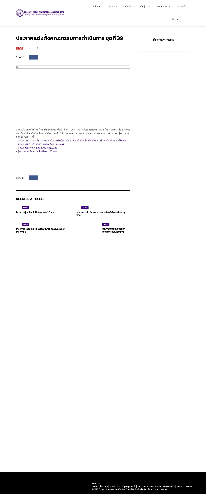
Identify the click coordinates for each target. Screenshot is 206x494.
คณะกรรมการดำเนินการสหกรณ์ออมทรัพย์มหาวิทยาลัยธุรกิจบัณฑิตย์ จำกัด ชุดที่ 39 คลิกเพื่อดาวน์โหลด (72, 140)
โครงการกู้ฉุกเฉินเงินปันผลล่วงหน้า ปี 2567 (36, 212)
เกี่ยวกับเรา (113, 6)
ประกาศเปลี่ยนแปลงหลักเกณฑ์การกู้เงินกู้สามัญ (113, 230)
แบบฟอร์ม (182, 6)
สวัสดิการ (129, 6)
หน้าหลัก (97, 6)
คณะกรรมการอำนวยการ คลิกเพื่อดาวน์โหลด (41, 144)
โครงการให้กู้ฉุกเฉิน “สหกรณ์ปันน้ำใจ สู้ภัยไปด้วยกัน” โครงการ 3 (40, 230)
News (19, 48)
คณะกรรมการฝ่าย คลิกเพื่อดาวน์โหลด (37, 147)
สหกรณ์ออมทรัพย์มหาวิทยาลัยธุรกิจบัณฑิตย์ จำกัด (129, 489)
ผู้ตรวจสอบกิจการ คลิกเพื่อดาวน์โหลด (37, 151)
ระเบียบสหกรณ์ (163, 6)
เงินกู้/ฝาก (145, 6)
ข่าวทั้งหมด (173, 19)
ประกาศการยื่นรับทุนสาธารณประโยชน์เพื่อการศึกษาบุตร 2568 (101, 214)
